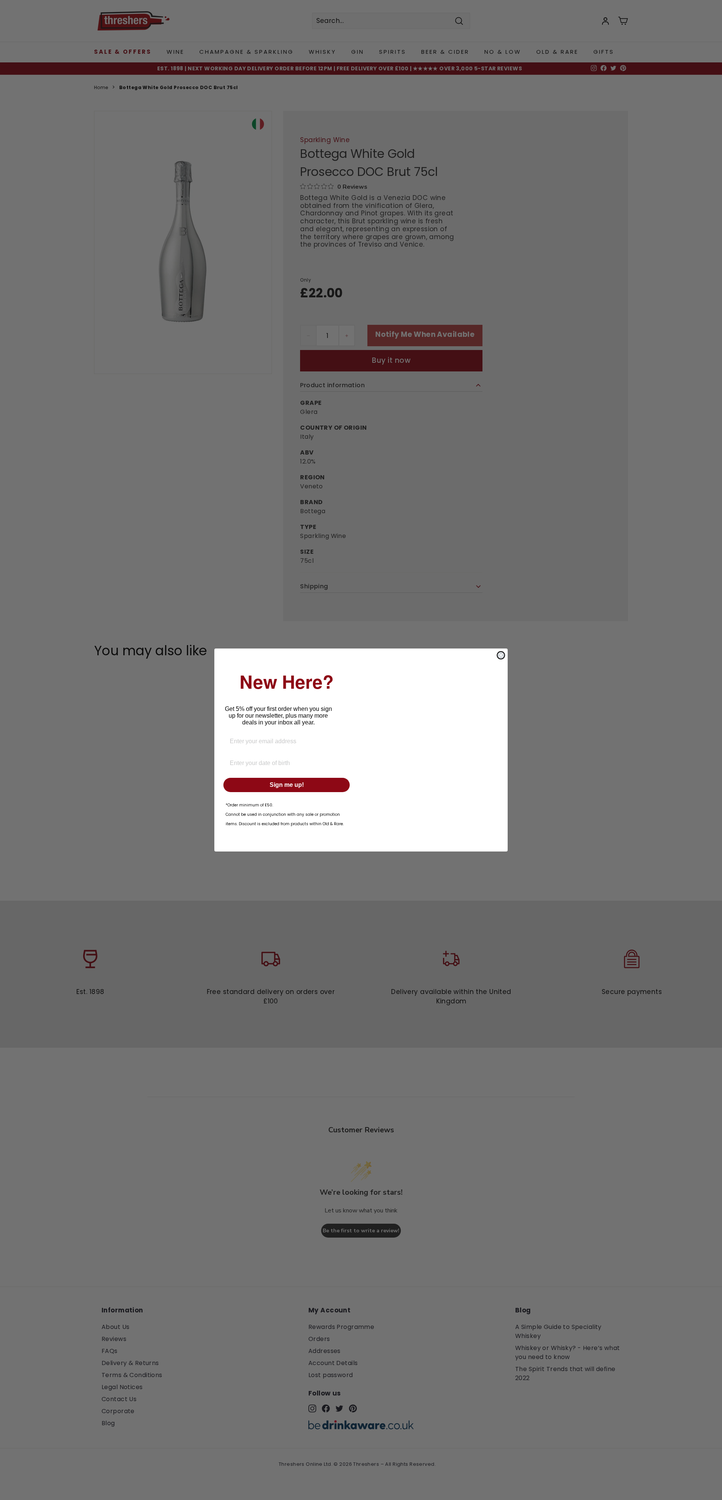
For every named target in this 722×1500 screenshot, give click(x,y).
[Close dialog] (501, 655)
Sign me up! (287, 785)
